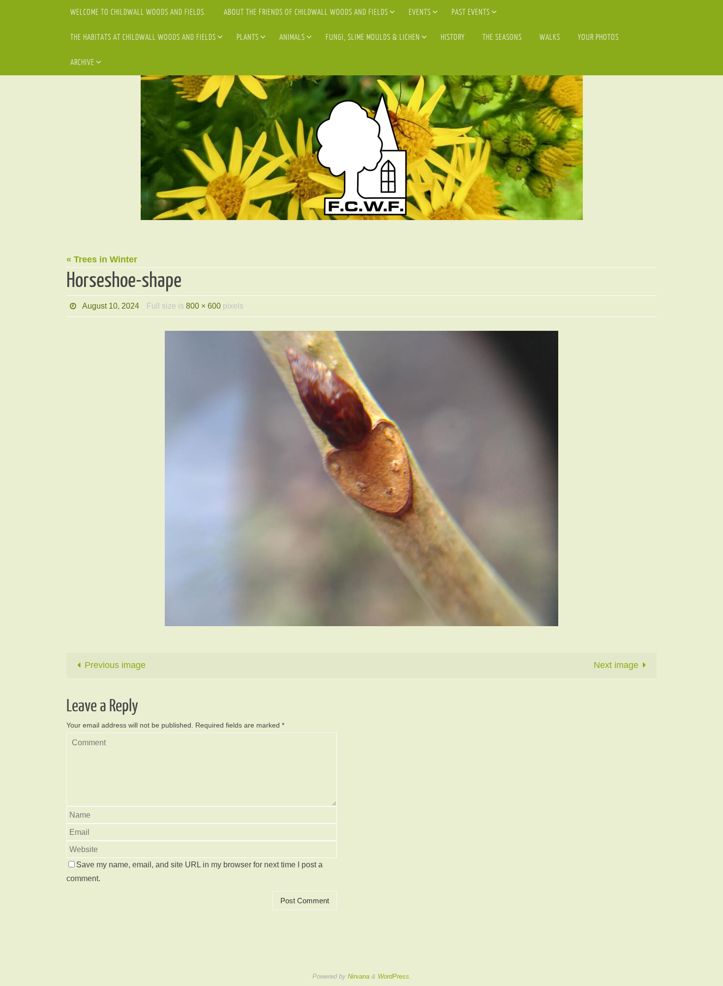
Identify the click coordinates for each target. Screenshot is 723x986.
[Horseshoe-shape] (361, 478)
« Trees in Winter (101, 259)
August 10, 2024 (110, 306)
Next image (616, 665)
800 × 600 (203, 306)
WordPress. (394, 976)
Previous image (115, 665)
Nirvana (358, 976)
